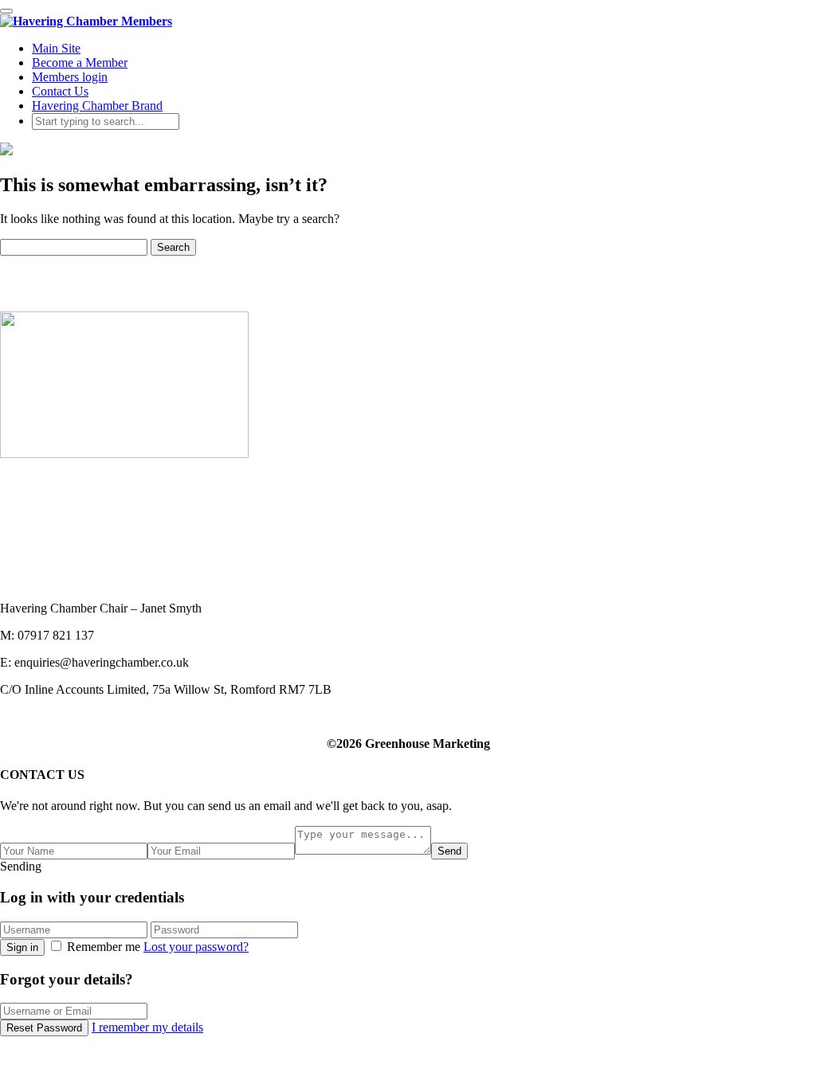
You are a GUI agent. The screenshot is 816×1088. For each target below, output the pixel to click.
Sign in (22, 947)
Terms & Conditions (51, 581)
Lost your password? (196, 946)
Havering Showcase (50, 538)
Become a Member (80, 62)
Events (17, 523)
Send (449, 851)
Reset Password (44, 1028)
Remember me (103, 946)
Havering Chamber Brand (97, 105)
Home (15, 480)
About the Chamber (50, 495)
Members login (70, 77)
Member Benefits (43, 509)
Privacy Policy (36, 566)
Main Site (56, 48)
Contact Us (60, 91)
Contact (19, 552)
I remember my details (147, 1027)
